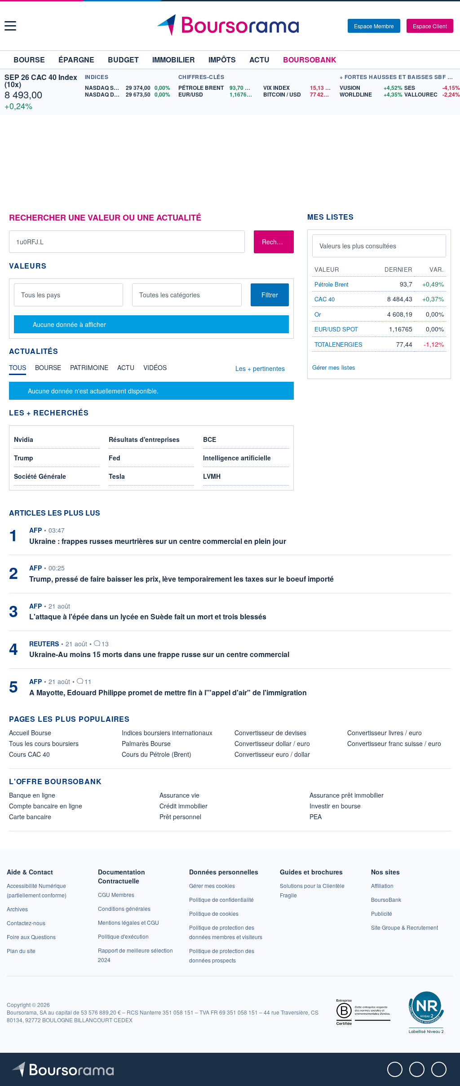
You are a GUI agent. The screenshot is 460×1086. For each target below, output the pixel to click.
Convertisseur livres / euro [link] (384, 732)
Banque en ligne (32, 794)
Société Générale (40, 476)
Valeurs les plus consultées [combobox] (357, 245)
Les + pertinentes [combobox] (260, 368)
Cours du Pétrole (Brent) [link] (156, 754)
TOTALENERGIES (338, 344)
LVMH (212, 476)
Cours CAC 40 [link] (29, 754)
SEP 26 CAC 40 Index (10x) (40, 80)
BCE (209, 439)
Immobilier (173, 59)
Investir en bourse (335, 805)
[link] (17, 909)
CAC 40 (324, 299)
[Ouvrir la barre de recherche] (326, 26)
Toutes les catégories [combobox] (169, 294)
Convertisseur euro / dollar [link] (272, 754)
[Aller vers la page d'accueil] (231, 26)
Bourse (29, 59)
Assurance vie (179, 794)
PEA (316, 816)
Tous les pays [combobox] (40, 294)
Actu (259, 59)
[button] (10, 26)
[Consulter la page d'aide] (337, 26)
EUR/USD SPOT (336, 329)
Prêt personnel (180, 816)
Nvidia (23, 439)
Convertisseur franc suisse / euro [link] (394, 743)
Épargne (76, 59)
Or (317, 314)
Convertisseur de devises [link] (270, 732)
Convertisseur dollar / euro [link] (272, 743)
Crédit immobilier (183, 805)
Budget (123, 59)
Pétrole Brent (331, 284)
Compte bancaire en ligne (45, 805)
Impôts (222, 59)
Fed (114, 457)
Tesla (117, 476)
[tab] (17, 369)
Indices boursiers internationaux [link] (167, 732)
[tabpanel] (151, 391)
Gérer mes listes (333, 367)
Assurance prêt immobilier (347, 794)
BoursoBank (309, 59)
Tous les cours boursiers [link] (44, 743)
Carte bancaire (30, 816)
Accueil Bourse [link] (30, 732)
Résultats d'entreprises (144, 439)
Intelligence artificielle (237, 457)
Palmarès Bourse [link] (146, 743)
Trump (23, 457)
